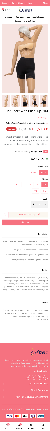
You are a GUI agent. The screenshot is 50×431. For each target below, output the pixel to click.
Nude (33, 172)
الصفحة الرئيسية (38, 17)
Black (43, 172)
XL (17, 184)
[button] (5, 215)
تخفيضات (8, 17)
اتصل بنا (18, 21)
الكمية (45, 199)
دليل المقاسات (29, 21)
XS (45, 184)
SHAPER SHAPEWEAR (32, 409)
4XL (35, 191)
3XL (44, 191)
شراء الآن (25, 222)
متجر (28, 17)
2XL (8, 184)
